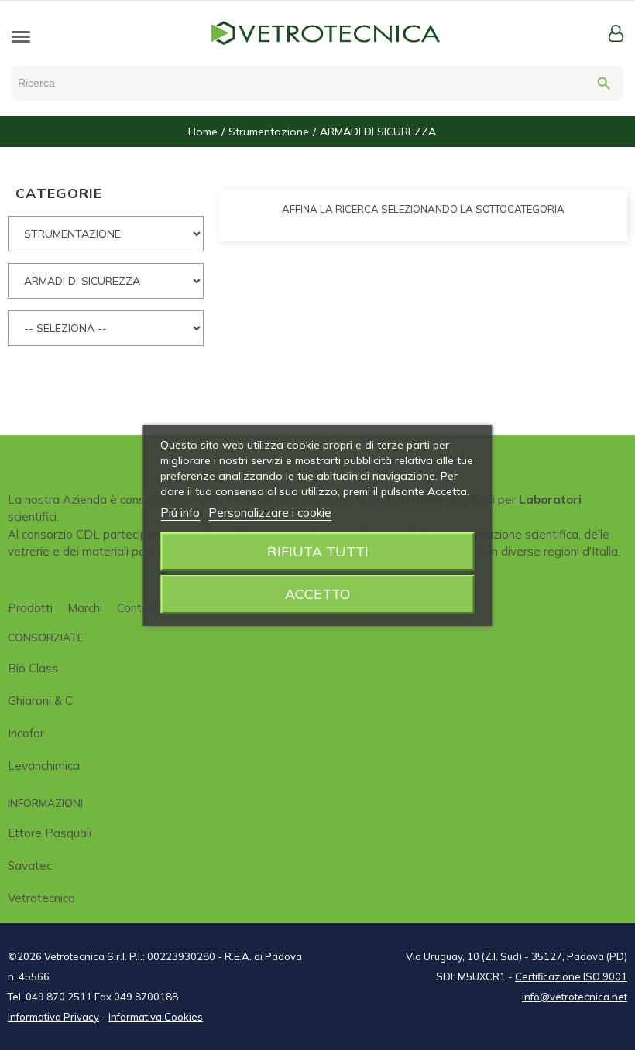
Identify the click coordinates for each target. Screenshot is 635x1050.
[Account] (616, 33)
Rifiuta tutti (318, 551)
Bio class (33, 668)
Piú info (180, 512)
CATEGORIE (58, 193)
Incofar (26, 733)
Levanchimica (44, 765)
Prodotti (30, 607)
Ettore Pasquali (49, 833)
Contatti (138, 607)
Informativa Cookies (155, 1017)
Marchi (84, 607)
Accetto (317, 594)
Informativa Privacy (53, 1017)
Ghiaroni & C (40, 700)
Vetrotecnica (41, 898)
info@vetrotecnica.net (574, 996)
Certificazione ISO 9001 (571, 976)
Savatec (30, 865)
